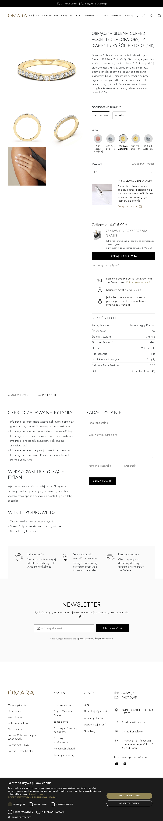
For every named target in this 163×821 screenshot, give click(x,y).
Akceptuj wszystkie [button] (129, 795)
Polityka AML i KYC (18, 745)
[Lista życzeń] (151, 15)
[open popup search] (136, 15)
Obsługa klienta (62, 705)
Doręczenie (14, 711)
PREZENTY (116, 15)
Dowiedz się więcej (37, 794)
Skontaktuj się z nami (95, 711)
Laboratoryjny (101, 115)
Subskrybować (110, 628)
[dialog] (81, 799)
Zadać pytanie (47, 395)
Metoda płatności (17, 705)
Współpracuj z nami (95, 724)
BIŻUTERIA (102, 15)
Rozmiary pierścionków (60, 740)
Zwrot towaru (15, 717)
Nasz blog (90, 731)
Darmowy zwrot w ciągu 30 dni (123, 290)
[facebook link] (116, 763)
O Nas (87, 705)
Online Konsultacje (132, 731)
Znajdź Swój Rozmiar (143, 164)
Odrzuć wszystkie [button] (129, 803)
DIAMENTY (89, 15)
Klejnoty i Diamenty (63, 755)
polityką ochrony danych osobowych (95, 638)
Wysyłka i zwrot (19, 395)
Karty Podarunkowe (18, 723)
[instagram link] (125, 763)
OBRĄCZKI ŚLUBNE (71, 15)
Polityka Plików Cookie (21, 751)
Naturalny (119, 115)
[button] (55, 797)
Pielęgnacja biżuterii (64, 748)
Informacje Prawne (94, 718)
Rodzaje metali (61, 722)
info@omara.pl (137, 722)
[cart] (159, 15)
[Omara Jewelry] (17, 15)
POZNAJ (129, 15)
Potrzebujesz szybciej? (138, 282)
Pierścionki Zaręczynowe (43, 15)
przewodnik (51, 436)
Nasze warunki (16, 729)
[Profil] (144, 15)
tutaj (70, 431)
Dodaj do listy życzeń (107, 265)
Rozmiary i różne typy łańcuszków (65, 730)
